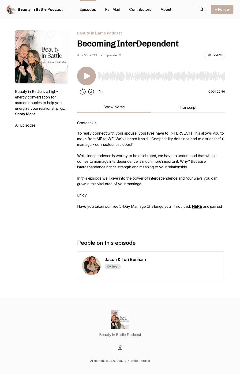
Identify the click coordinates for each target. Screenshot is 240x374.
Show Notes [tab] (114, 107)
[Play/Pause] (86, 76)
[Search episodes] (201, 9)
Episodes (88, 9)
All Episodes (25, 125)
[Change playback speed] (101, 91)
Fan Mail (112, 9)
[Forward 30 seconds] (91, 91)
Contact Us (86, 123)
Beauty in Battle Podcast (40, 9)
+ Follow (222, 9)
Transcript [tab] (188, 107)
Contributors (140, 9)
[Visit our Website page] (120, 347)
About (166, 9)
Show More (25, 114)
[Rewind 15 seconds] (82, 91)
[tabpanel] (151, 172)
